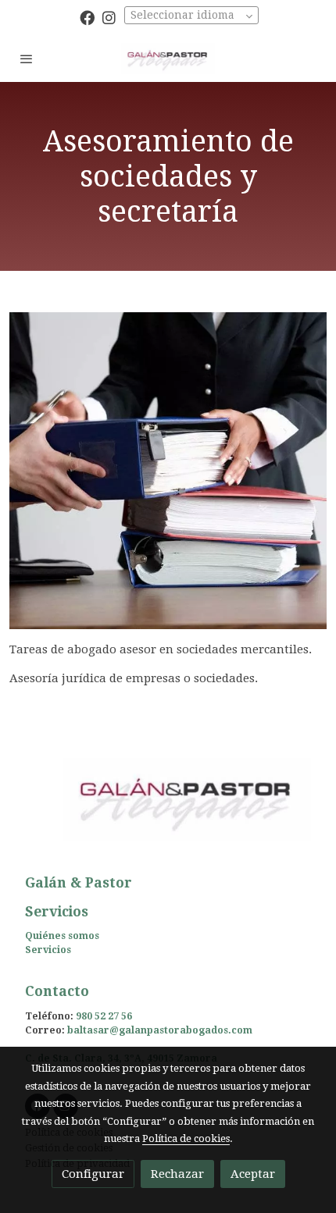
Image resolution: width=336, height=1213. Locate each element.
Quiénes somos (62, 935)
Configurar (93, 1174)
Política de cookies (186, 1138)
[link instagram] (109, 16)
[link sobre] (168, 808)
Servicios (48, 949)
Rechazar (177, 1174)
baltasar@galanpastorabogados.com (159, 1030)
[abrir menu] (27, 59)
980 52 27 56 (104, 1016)
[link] (168, 58)
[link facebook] (87, 16)
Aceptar (253, 1174)
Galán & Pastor (78, 883)
